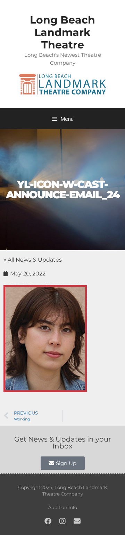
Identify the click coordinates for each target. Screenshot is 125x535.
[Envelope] (77, 521)
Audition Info (62, 507)
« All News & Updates (32, 259)
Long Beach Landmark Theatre (62, 32)
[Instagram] (62, 521)
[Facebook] (47, 521)
